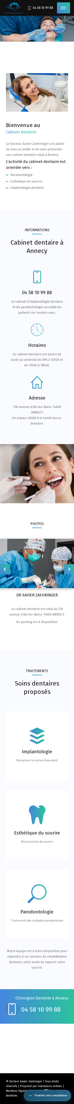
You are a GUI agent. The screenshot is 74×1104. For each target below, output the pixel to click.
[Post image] (37, 563)
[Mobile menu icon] (63, 7)
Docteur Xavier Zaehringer (25, 1081)
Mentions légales (17, 1091)
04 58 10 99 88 (43, 8)
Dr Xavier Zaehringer (37, 595)
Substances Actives (50, 1086)
